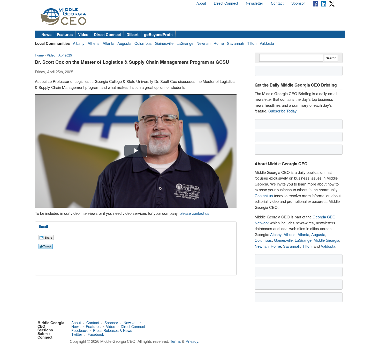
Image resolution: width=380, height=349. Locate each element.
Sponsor (298, 3)
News (46, 34)
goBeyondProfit (158, 34)
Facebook (96, 334)
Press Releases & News (112, 330)
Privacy (192, 341)
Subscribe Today (282, 110)
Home (39, 55)
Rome (219, 43)
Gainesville (164, 43)
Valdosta (267, 43)
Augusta (124, 43)
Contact (277, 3)
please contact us (194, 213)
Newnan (203, 43)
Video (83, 34)
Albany (79, 43)
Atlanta (108, 43)
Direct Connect (226, 3)
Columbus (143, 43)
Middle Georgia (326, 240)
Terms (175, 341)
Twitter (76, 334)
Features (65, 34)
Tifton (251, 43)
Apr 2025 (65, 55)
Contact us (264, 195)
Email (43, 226)
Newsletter (254, 3)
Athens (94, 43)
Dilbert (132, 34)
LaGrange (185, 43)
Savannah (235, 43)
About (201, 3)
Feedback (79, 330)
